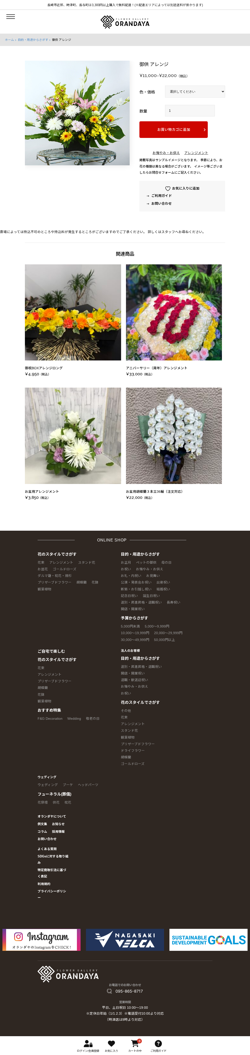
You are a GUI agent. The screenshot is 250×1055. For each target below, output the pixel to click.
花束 (41, 562)
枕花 (67, 802)
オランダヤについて (52, 816)
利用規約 (44, 884)
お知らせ (58, 824)
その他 (126, 711)
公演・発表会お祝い (136, 582)
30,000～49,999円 (135, 640)
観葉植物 (44, 589)
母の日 (166, 562)
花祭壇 (43, 802)
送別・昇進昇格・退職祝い (141, 602)
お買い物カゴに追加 (173, 130)
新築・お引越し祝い (136, 589)
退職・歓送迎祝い (134, 680)
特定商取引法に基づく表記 (52, 873)
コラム (42, 831)
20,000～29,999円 (168, 633)
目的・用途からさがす (33, 40)
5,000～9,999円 (157, 626)
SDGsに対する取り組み (53, 859)
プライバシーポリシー (52, 894)
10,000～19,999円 (135, 633)
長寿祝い (173, 602)
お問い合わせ (161, 203)
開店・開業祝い (133, 609)
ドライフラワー (133, 750)
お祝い (126, 569)
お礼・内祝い (131, 576)
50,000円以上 (164, 640)
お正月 (126, 562)
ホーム (9, 40)
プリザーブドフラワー (55, 582)
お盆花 (43, 569)
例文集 (42, 824)
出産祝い (163, 582)
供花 (56, 802)
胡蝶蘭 (81, 582)
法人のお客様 (130, 650)
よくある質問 (47, 849)
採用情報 (58, 831)
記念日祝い (129, 596)
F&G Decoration (50, 718)
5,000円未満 (130, 626)
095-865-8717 (129, 991)
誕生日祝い (151, 596)
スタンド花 (86, 562)
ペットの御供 (146, 562)
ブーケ (68, 785)
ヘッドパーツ (88, 785)
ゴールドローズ (64, 569)
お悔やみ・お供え (166, 153)
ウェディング (47, 777)
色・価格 (147, 92)
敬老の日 (93, 718)
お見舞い (153, 576)
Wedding (74, 718)
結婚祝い (163, 589)
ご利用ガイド (161, 196)
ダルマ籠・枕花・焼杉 (55, 576)
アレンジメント (196, 153)
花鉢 (95, 582)
